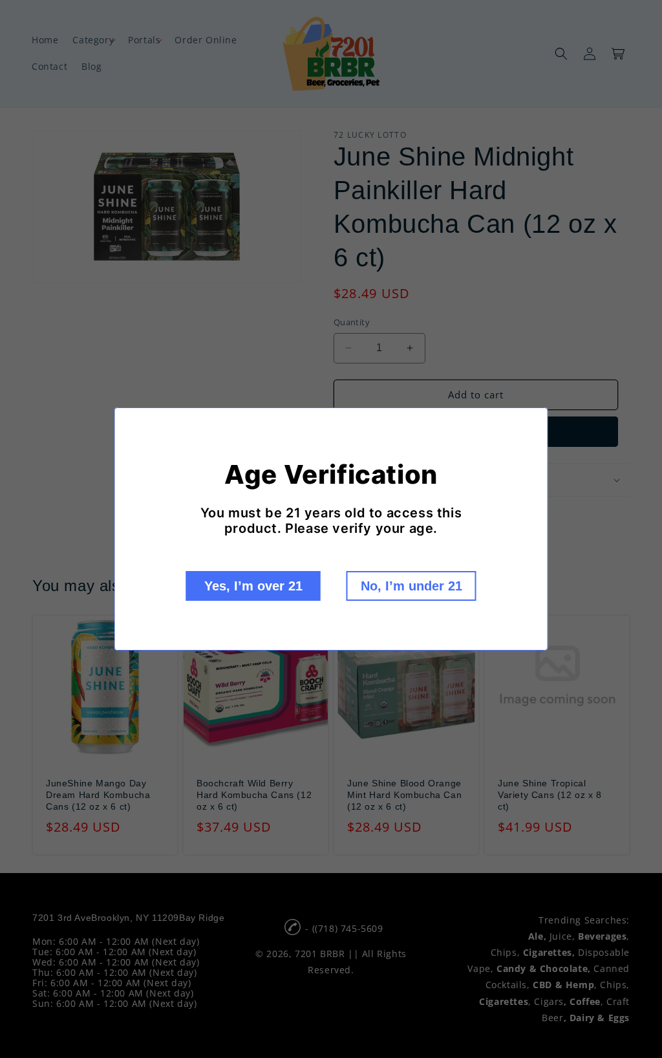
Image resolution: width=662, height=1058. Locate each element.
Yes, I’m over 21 (253, 586)
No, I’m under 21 (411, 586)
